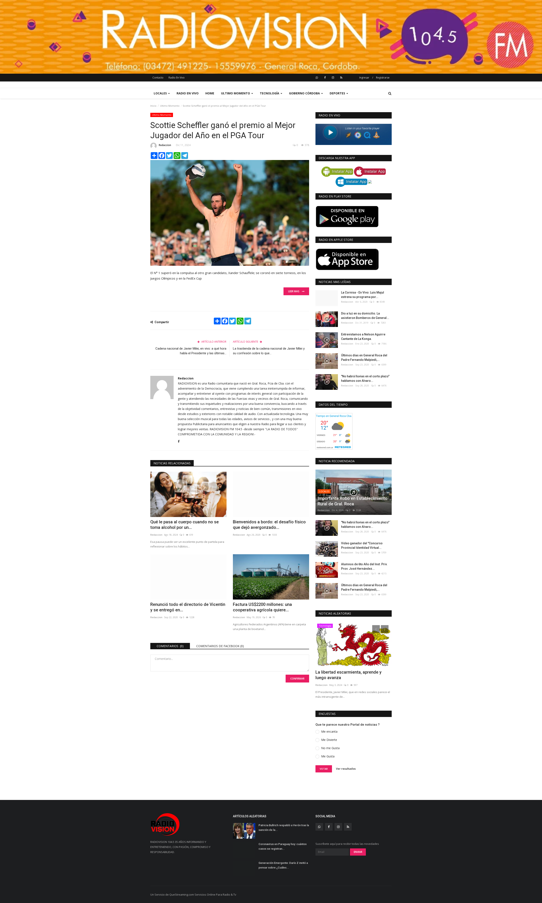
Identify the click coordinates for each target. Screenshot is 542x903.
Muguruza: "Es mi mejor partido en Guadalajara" (348, 675)
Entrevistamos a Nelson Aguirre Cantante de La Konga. (363, 337)
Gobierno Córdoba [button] (305, 93)
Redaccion (165, 145)
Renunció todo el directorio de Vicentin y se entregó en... (187, 607)
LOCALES (324, 491)
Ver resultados (346, 769)
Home (209, 93)
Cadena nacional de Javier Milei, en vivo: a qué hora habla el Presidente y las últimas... (190, 351)
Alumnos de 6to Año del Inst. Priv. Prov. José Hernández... (364, 566)
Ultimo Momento (170, 105)
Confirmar (297, 678)
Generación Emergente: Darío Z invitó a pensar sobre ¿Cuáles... (283, 865)
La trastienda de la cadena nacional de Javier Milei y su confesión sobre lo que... (269, 351)
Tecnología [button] (270, 93)
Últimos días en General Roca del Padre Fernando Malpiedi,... (364, 357)
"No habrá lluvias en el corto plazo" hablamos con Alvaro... (365, 378)
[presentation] (376, 629)
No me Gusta (330, 748)
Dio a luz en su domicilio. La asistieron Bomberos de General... (365, 316)
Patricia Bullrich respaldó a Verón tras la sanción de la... (284, 827)
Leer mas (295, 291)
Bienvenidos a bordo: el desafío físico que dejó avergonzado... (269, 524)
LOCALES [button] (161, 93)
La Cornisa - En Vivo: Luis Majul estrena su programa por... (362, 295)
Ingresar (364, 77)
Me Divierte (329, 740)
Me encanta (329, 731)
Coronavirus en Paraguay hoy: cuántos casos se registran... (283, 846)
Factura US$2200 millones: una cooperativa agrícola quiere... (262, 607)
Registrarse (383, 77)
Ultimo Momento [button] (236, 93)
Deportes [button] (338, 93)
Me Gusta (328, 756)
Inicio (153, 105)
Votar (324, 768)
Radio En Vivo (177, 77)
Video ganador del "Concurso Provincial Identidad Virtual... (362, 545)
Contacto (157, 77)
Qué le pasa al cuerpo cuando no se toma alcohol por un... (184, 524)
